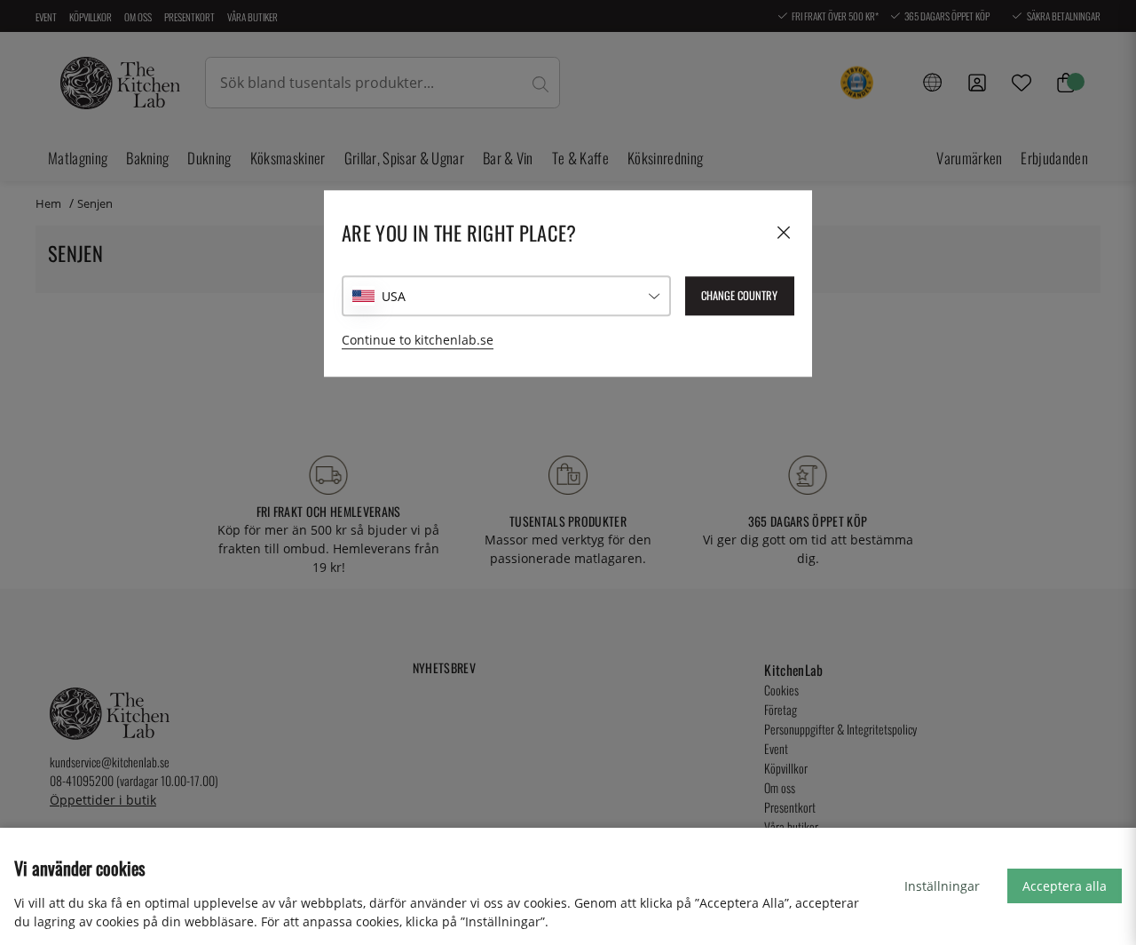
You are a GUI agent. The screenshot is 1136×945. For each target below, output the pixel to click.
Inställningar (942, 886)
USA (394, 296)
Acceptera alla (1064, 886)
